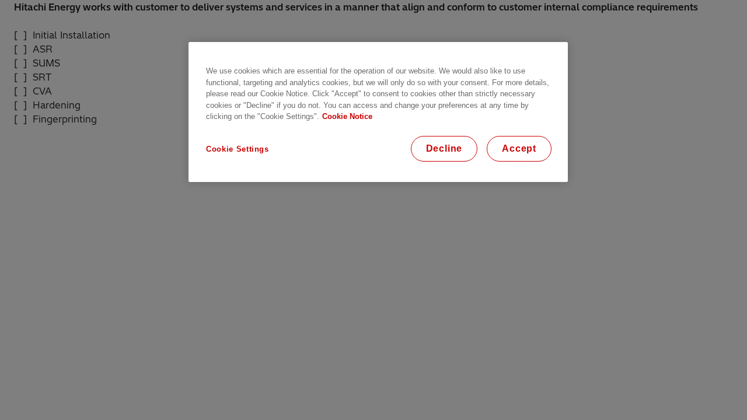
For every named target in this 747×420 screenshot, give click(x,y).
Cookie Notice (347, 116)
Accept (519, 148)
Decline (444, 148)
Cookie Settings (237, 149)
